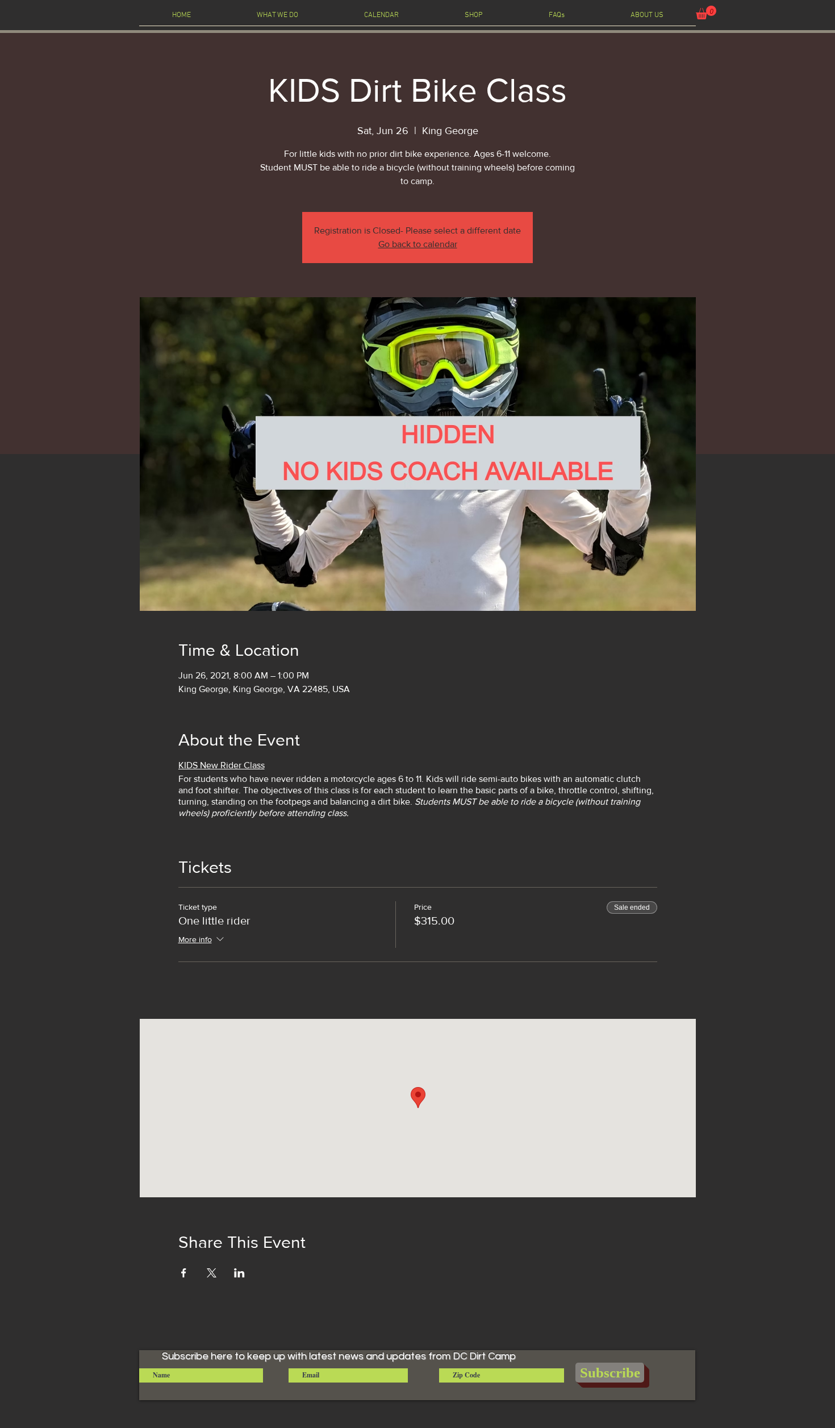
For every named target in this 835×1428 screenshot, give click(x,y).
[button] (706, 12)
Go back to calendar (417, 244)
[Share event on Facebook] (183, 1272)
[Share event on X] (211, 1272)
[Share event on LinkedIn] (239, 1272)
